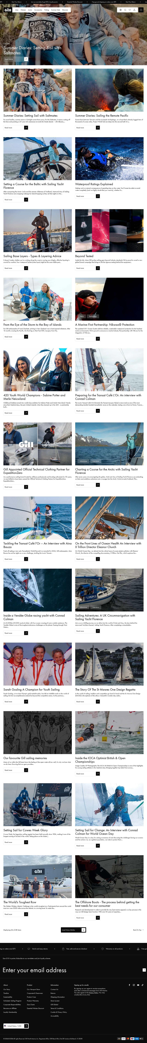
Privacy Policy (93, 992)
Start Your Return (16, 2)
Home (5, 17)
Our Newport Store (33, 989)
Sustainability (7, 997)
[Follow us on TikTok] (142, 985)
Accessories (38, 10)
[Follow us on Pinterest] (138, 985)
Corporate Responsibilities (12, 1004)
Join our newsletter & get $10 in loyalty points (44, 2)
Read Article (9, 59)
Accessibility (55, 1016)
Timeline (6, 993)
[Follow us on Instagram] (134, 985)
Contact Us (54, 989)
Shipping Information (58, 997)
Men (16, 10)
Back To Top (137, 930)
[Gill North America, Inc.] (8, 9)
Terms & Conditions (57, 1008)
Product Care (31, 997)
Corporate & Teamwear (35, 993)
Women (23, 10)
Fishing (46, 10)
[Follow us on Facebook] (129, 985)
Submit (145, 970)
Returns (53, 993)
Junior (30, 10)
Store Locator (55, 1001)
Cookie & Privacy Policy (59, 1012)
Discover (65, 10)
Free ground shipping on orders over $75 (104, 2)
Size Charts (31, 1004)
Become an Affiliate (10, 1008)
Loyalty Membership (10, 1012)
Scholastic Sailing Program (12, 1001)
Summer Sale (55, 10)
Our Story (6, 989)
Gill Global (54, 1004)
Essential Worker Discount (74, 2)
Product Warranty (33, 1001)
